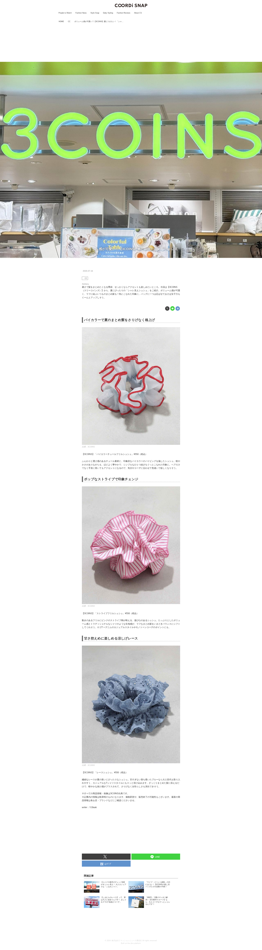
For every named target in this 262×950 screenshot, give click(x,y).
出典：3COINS (88, 447)
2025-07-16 (88, 271)
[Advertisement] (131, 43)
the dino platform (134, 943)
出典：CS (257, 257)
